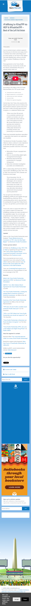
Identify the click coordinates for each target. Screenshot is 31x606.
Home (6, 18)
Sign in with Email (10, 374)
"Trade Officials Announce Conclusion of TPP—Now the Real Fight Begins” (14, 240)
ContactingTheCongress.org (17, 268)
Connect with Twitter (10, 369)
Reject (25, 599)
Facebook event (16, 255)
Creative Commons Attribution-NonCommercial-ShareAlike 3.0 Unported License (15, 591)
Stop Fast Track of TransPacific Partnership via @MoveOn (14, 343)
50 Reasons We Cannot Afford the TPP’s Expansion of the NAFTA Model (14, 263)
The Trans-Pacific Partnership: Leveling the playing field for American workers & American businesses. (15, 293)
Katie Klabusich (12, 350)
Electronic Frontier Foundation (18, 242)
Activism (12, 18)
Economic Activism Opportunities (14, 19)
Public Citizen (7, 330)
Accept (17, 599)
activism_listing (8, 353)
